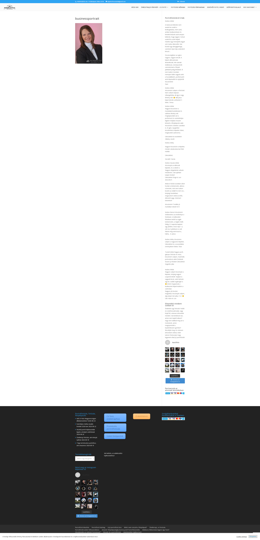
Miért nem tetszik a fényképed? (135, 527)
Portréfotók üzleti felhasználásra (87, 530)
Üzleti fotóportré (115, 436)
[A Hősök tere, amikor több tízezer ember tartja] (172, 355)
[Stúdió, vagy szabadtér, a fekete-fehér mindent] (167, 349)
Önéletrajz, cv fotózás (157, 527)
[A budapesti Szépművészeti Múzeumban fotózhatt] (177, 370)
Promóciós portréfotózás (113, 427)
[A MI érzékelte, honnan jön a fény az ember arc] (183, 360)
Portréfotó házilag (98, 527)
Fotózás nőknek (178, 7)
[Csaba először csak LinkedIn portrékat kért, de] (183, 370)
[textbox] (85, 458)
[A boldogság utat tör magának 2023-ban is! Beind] (172, 370)
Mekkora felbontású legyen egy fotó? (155, 530)
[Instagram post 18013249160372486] (183, 349)
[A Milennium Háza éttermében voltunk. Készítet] (167, 355)
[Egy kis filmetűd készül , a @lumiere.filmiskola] (167, 360)
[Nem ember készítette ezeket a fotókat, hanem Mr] (167, 370)
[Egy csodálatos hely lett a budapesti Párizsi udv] (177, 365)
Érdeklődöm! (142, 416)
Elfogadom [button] (253, 536)
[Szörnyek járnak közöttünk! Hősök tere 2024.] (177, 355)
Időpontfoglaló (234, 7)
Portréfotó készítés (82, 527)
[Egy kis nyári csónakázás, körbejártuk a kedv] (172, 365)
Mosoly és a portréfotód (112, 532)
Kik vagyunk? (249, 7)
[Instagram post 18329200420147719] (177, 349)
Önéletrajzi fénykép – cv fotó (153, 7)
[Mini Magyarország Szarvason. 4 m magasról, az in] (167, 365)
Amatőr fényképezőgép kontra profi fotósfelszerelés (121, 530)
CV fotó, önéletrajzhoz (113, 417)
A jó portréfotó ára (114, 527)
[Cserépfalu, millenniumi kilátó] (183, 365)
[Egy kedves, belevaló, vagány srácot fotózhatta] (177, 360)
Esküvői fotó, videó (215, 7)
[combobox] (85, 458)
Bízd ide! (135, 7)
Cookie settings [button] (241, 536)
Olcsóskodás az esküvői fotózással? (88, 532)
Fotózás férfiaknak (196, 7)
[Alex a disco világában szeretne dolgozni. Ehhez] (172, 360)
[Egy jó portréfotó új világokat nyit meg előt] (172, 349)
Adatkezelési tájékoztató (132, 532)
